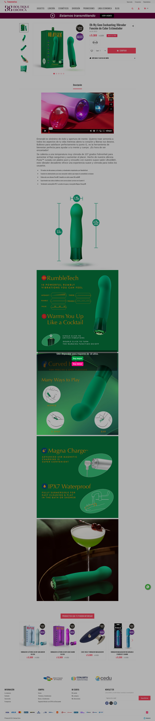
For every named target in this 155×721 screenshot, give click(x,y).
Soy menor (77, 364)
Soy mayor (77, 358)
